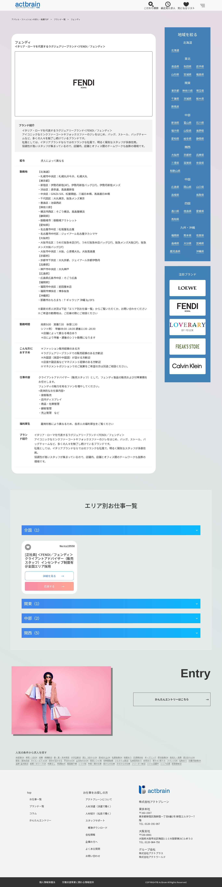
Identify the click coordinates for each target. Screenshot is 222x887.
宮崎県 (200, 243)
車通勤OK (61, 763)
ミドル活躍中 (153, 763)
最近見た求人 (168, 8)
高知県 (175, 219)
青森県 (175, 66)
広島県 (175, 187)
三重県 (175, 163)
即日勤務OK (163, 757)
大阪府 (175, 155)
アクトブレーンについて (98, 799)
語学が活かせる (55, 760)
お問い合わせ (92, 856)
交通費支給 (138, 757)
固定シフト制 (96, 760)
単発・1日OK (31, 757)
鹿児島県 (175, 251)
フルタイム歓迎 (121, 760)
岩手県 (200, 66)
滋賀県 (187, 163)
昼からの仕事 (109, 763)
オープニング (150, 757)
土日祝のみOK (82, 760)
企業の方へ (91, 841)
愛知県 (175, 138)
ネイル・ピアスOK (39, 760)
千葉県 (175, 98)
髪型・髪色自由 (22, 760)
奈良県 (200, 163)
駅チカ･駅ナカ (159, 760)
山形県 (175, 74)
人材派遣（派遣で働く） (98, 806)
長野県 (200, 130)
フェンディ (75, 19)
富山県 (187, 123)
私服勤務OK (117, 757)
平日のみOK (69, 760)
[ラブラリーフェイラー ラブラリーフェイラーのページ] (188, 327)
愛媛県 (200, 211)
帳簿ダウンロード (97, 827)
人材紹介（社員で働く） (98, 813)
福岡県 (175, 235)
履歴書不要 (72, 763)
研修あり (147, 760)
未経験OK (20, 757)
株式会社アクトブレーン (154, 802)
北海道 (175, 50)
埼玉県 (200, 90)
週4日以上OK (104, 757)
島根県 (175, 195)
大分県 (187, 243)
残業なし (51, 763)
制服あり (128, 757)
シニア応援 (165, 763)
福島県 (200, 74)
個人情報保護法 (47, 882)
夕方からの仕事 (123, 763)
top (29, 792)
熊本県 (187, 235)
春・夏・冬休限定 (61, 757)
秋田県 (187, 66)
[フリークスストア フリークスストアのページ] (187, 346)
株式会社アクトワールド (152, 857)
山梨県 (187, 130)
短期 (41, 757)
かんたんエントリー (40, 820)
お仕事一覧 (35, 799)
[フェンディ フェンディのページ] (187, 307)
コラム (33, 813)
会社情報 (90, 834)
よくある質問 (92, 848)
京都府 (187, 155)
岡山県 (187, 187)
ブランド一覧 (59, 19)
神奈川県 (187, 90)
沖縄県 (200, 251)
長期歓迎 (48, 757)
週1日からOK (189, 757)
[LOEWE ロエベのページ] (187, 288)
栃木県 (200, 98)
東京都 (175, 90)
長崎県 (175, 243)
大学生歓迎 (76, 757)
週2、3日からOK (89, 757)
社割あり (183, 760)
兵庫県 (200, 155)
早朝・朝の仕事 (95, 763)
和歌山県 (175, 171)
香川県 (175, 211)
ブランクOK (172, 760)
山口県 (200, 187)
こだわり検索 (151, 8)
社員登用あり (136, 760)
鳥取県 (200, 195)
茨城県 (187, 98)
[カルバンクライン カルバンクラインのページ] (188, 366)
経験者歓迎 (177, 763)
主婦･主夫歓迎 (22, 763)
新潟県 (175, 123)
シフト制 (82, 763)
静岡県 (200, 138)
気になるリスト (186, 8)
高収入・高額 (176, 757)
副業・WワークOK (38, 763)
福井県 (175, 130)
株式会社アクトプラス (151, 853)
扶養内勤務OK (195, 760)
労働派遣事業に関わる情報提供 (78, 882)
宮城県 (187, 74)
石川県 (200, 123)
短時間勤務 (108, 760)
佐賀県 (200, 235)
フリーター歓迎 (138, 763)
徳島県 (187, 211)
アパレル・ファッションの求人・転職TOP (30, 19)
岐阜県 (187, 138)
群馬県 (175, 106)
